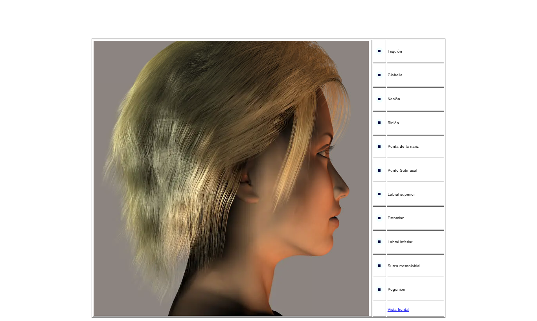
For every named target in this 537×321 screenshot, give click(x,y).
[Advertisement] (268, 21)
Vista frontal (398, 309)
